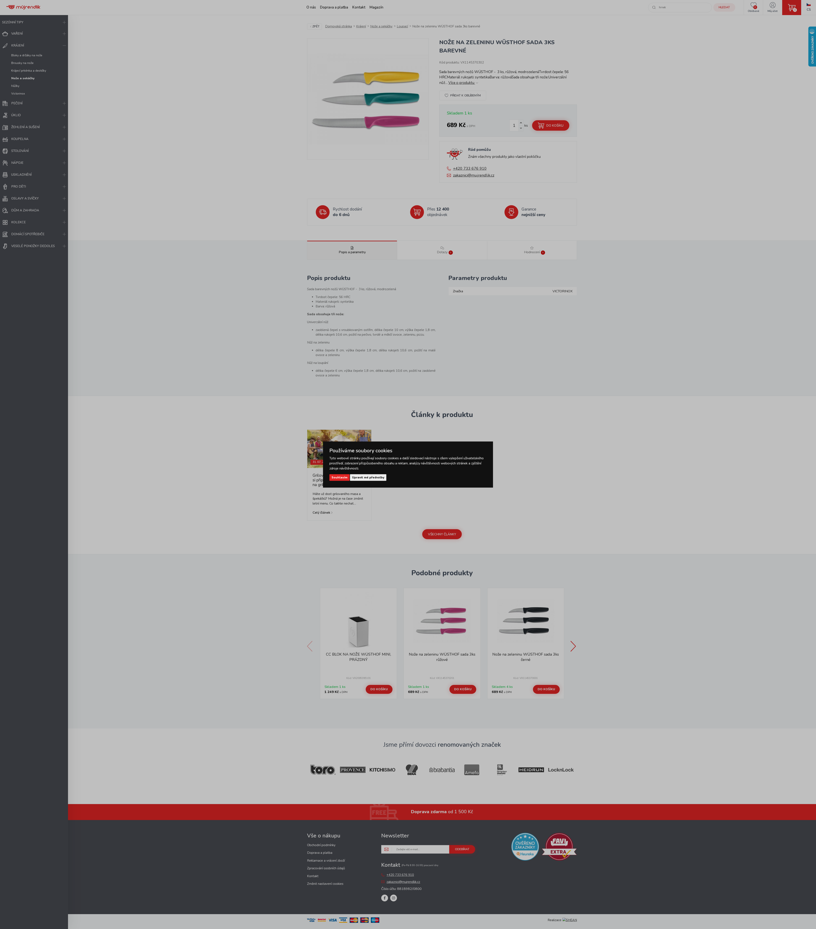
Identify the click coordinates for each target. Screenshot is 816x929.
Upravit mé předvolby (368, 477)
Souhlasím (339, 477)
